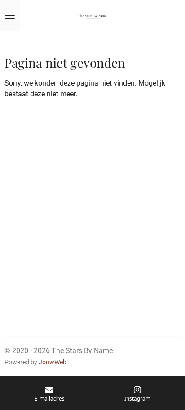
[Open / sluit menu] (10, 15)
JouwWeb (52, 362)
